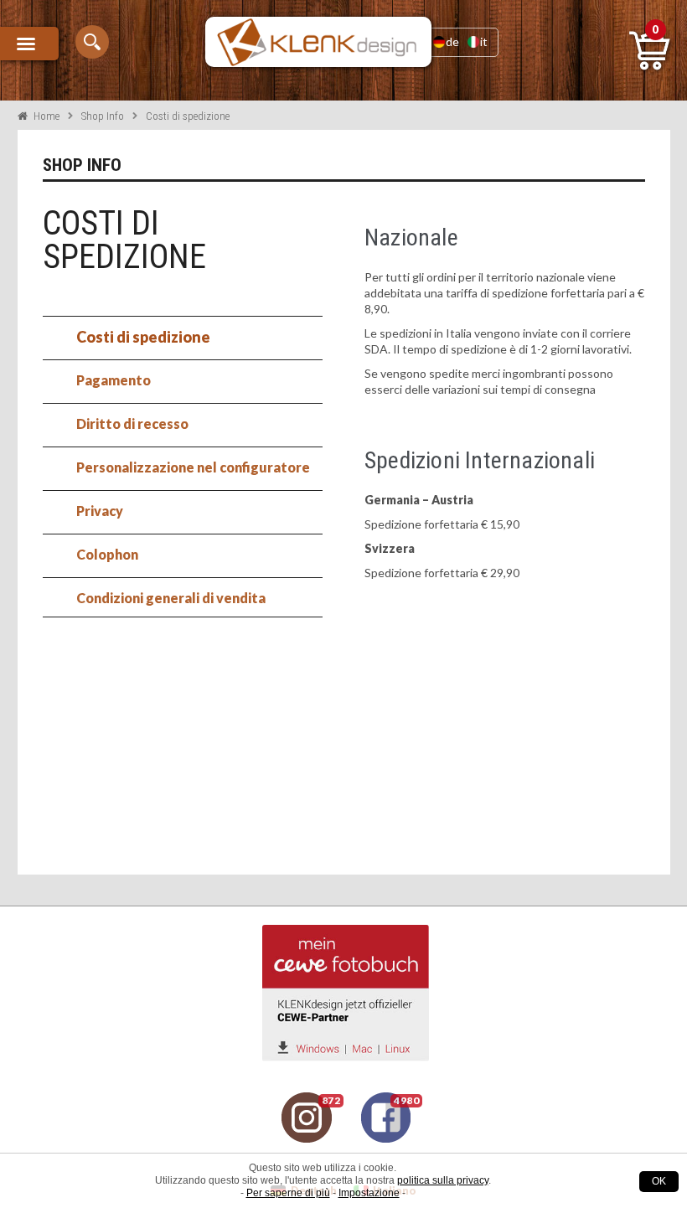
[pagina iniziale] (318, 42)
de (452, 41)
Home (46, 116)
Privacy (99, 511)
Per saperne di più (288, 1193)
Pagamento (113, 380)
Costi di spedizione (143, 337)
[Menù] (29, 43)
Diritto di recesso (132, 423)
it (484, 41)
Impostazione (369, 1193)
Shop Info (102, 116)
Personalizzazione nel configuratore (193, 467)
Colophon (107, 554)
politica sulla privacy (442, 1180)
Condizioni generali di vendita (171, 598)
